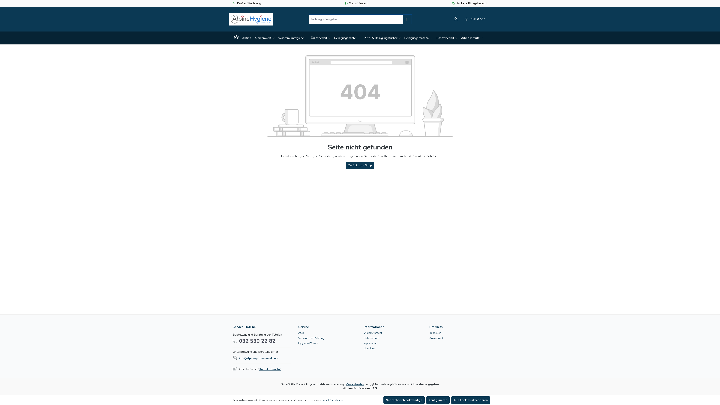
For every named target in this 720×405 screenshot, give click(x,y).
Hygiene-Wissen (308, 343)
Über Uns (369, 348)
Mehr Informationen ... (333, 400)
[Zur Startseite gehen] (251, 19)
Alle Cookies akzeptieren (471, 400)
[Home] (236, 38)
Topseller (435, 333)
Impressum (370, 343)
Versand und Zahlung (311, 338)
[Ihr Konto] (456, 19)
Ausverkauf (436, 338)
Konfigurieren (438, 400)
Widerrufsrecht (373, 333)
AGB (301, 333)
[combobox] (356, 19)
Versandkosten (355, 384)
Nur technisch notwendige (404, 400)
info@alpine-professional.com (258, 358)
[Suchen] (407, 19)
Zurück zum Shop (360, 165)
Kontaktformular (270, 369)
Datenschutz (371, 338)
